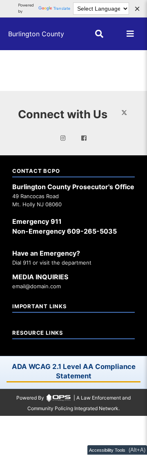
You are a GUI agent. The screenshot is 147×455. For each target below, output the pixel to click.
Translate (61, 8)
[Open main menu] (130, 33)
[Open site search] (99, 33)
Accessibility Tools (107, 450)
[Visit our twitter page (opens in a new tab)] (124, 112)
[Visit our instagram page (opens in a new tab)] (63, 138)
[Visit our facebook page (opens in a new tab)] (84, 138)
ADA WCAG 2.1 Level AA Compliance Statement (74, 371)
